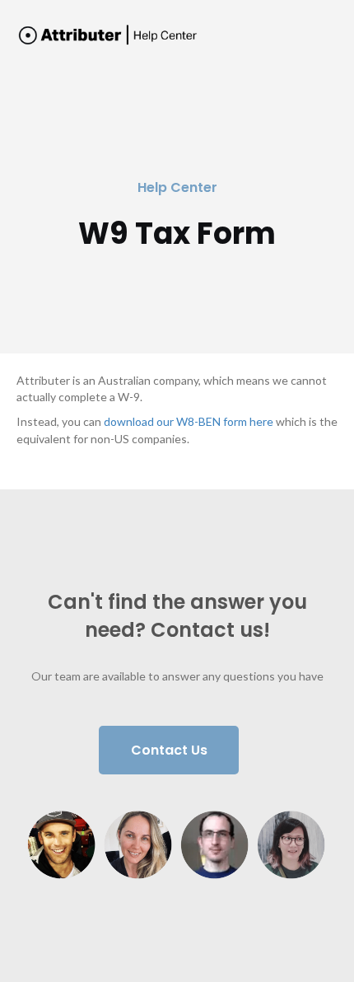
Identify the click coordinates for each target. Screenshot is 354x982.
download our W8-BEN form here (188, 421)
